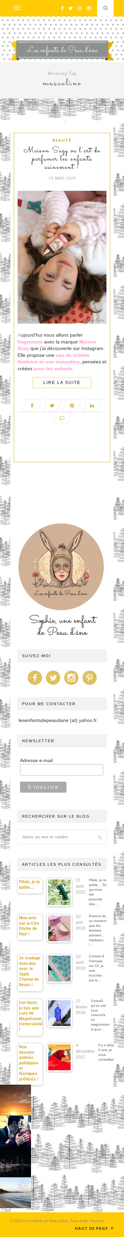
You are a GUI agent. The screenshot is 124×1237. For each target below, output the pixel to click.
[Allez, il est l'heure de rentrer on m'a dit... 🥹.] (15, 1100)
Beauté (62, 140)
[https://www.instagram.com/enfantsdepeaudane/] (71, 685)
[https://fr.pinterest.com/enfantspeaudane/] (89, 685)
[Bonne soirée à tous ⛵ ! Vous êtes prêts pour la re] (15, 1161)
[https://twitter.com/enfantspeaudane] (53, 685)
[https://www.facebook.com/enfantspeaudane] (34, 685)
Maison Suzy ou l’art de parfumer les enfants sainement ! (62, 159)
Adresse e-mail (36, 760)
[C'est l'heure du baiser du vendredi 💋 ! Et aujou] (15, 1131)
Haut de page (92, 1228)
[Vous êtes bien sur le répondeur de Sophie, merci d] (15, 1192)
